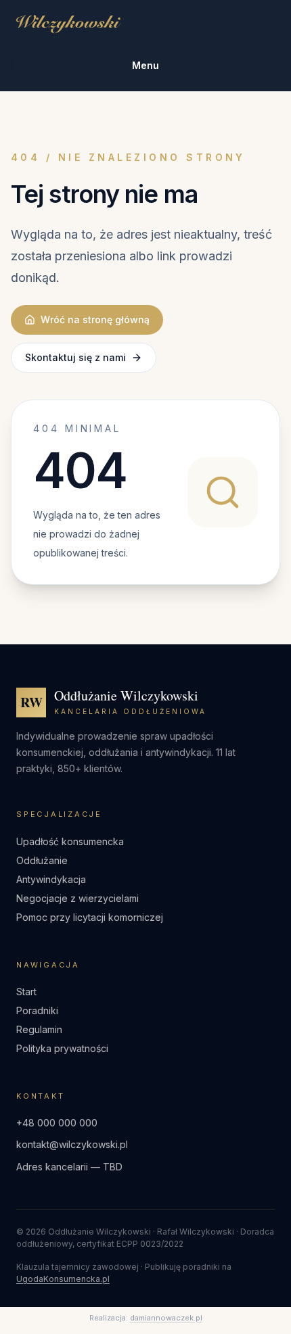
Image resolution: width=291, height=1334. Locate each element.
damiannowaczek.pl (166, 1318)
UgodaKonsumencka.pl (63, 1279)
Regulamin (39, 1029)
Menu (145, 65)
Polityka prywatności (62, 1048)
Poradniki (37, 1010)
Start (26, 991)
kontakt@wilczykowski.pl (72, 1144)
